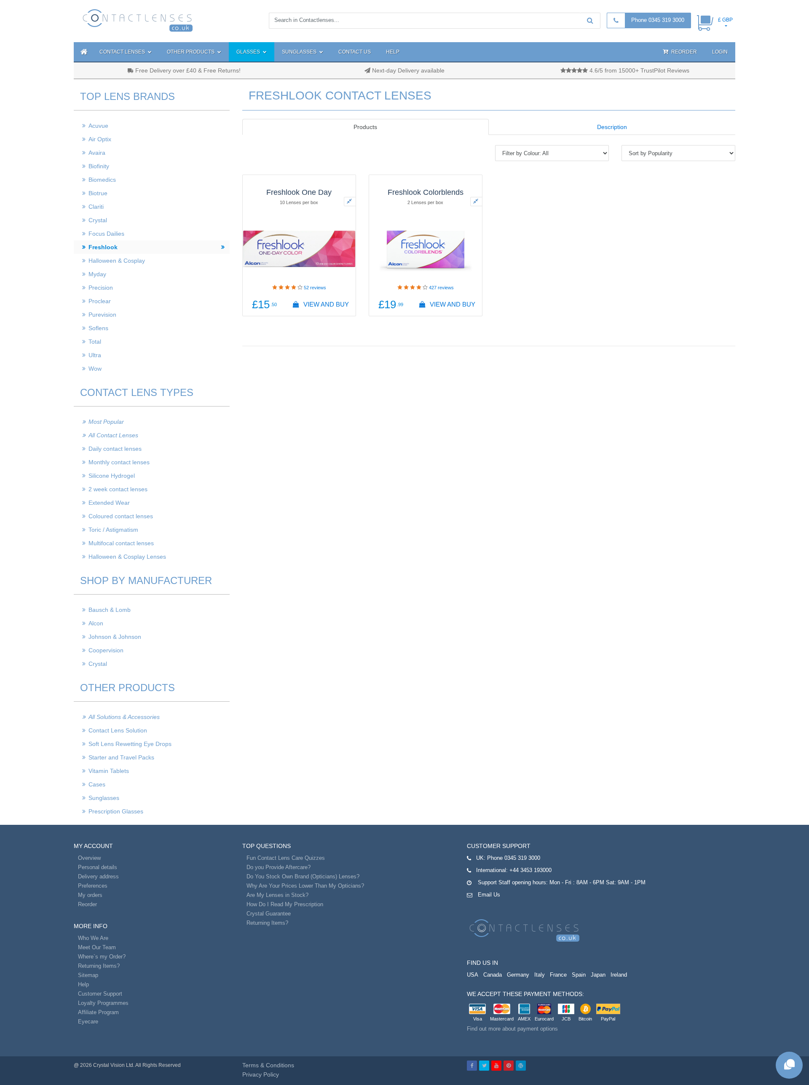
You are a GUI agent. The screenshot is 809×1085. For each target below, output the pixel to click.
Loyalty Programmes (103, 1003)
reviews (315, 287)
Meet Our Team (97, 947)
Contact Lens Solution (117, 730)
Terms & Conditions (268, 1065)
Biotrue (97, 193)
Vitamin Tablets (108, 770)
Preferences (92, 886)
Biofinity (98, 166)
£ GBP (725, 20)
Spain (579, 975)
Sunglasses (300, 52)
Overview (89, 858)
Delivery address (98, 876)
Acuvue (98, 125)
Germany (518, 975)
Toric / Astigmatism (113, 529)
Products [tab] (365, 127)
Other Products (191, 52)
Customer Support (100, 994)
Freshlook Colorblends (425, 192)
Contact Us (354, 52)
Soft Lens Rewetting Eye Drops (129, 743)
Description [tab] (612, 127)
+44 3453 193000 (530, 870)
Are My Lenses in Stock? (277, 895)
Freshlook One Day (299, 192)
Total (94, 341)
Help (392, 52)
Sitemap (88, 975)
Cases (96, 784)
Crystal (97, 220)
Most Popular (106, 421)
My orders (90, 895)
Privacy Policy (260, 1074)
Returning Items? (99, 966)
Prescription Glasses (115, 811)
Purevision (102, 314)
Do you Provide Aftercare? (278, 867)
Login (720, 52)
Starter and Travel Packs (121, 757)
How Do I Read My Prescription (284, 904)
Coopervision (105, 650)
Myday (97, 274)
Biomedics (102, 179)
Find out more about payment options (512, 1029)
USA (472, 975)
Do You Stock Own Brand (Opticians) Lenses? (302, 876)
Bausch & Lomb (109, 609)
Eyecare (88, 1021)
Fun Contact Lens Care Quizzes (285, 858)
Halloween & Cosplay (116, 260)
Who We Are (93, 938)
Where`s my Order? (102, 956)
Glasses (248, 52)
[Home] (83, 52)
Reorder (683, 52)
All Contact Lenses (113, 435)
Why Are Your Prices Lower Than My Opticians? (305, 886)
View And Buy (325, 304)
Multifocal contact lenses (121, 543)
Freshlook (103, 247)
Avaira (96, 152)
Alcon (95, 623)
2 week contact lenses (117, 489)
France (558, 975)
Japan (598, 975)
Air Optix (99, 139)
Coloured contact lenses (120, 516)
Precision (100, 287)
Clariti (96, 206)
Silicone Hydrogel (111, 475)
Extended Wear (109, 502)
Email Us (489, 894)
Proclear (99, 301)
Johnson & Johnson (114, 636)
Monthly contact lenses (119, 462)
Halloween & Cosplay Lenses (127, 556)
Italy (539, 975)
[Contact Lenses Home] (138, 19)
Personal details (97, 867)
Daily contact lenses (115, 448)
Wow (95, 368)
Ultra (94, 355)
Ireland (619, 975)
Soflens (98, 328)
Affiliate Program (98, 1012)
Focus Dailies (106, 233)
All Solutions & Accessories (124, 716)
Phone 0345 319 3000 (657, 20)
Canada (492, 975)
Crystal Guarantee (268, 913)
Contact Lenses (122, 52)
